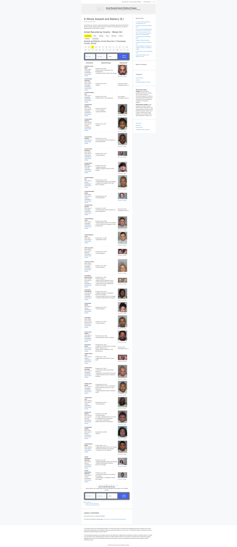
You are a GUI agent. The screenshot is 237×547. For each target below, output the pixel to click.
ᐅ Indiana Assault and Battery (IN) (92, 504)
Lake (107, 36)
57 (109, 485)
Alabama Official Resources (142, 40)
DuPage (101, 36)
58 (111, 485)
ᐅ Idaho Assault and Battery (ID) (92, 503)
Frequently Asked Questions (143, 129)
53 (100, 485)
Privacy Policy (139, 127)
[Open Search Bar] (154, 2)
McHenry (114, 36)
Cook (95, 36)
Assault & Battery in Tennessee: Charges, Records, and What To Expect (144, 47)
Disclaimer (138, 125)
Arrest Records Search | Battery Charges (121, 8)
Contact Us (138, 123)
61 (117, 485)
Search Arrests (124, 56)
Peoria (120, 36)
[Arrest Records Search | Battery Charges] (101, 8)
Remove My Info (147, 1)
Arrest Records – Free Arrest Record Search (131, 1)
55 (104, 485)
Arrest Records (88, 502)
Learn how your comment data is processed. (115, 519)
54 (102, 485)
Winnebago (95, 38)
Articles (138, 80)
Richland (87, 38)
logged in (92, 516)
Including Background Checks (143, 82)
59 (113, 485)
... (98, 485)
